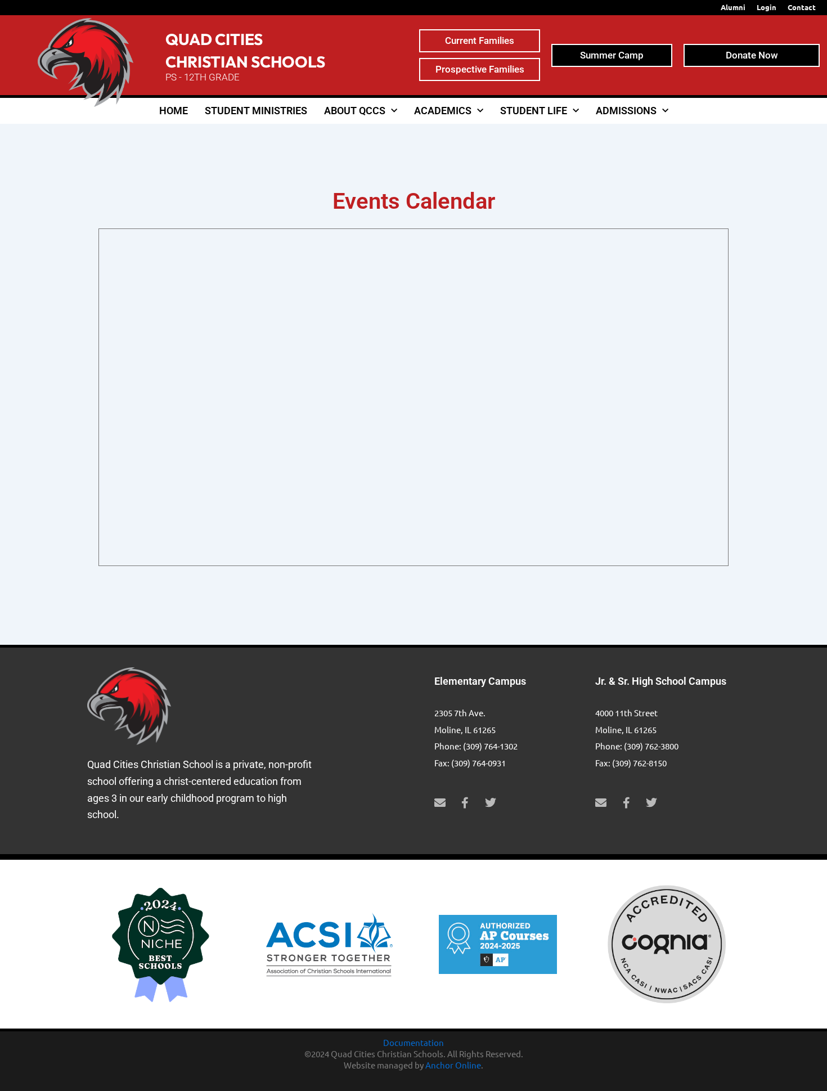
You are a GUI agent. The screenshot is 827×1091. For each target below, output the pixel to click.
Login (766, 7)
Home (173, 110)
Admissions (626, 110)
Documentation (413, 1042)
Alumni (733, 7)
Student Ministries (256, 110)
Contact (802, 7)
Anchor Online (453, 1064)
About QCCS (354, 110)
